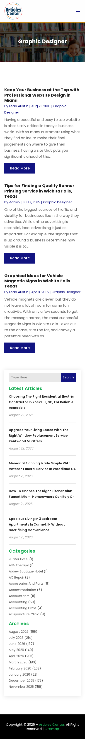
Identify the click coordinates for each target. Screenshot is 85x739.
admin (14, 202)
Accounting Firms (22, 608)
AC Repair (16, 577)
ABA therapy (19, 565)
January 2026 (19, 674)
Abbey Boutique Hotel (26, 571)
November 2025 (21, 686)
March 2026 (18, 662)
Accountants (19, 596)
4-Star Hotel (18, 559)
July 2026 (16, 637)
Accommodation (22, 590)
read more (20, 168)
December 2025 (21, 680)
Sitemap (52, 728)
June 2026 (17, 644)
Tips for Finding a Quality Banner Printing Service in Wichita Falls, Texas (39, 191)
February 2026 (20, 668)
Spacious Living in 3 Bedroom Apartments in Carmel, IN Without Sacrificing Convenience (37, 524)
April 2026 (16, 656)
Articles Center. (52, 724)
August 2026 (19, 631)
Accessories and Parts (26, 583)
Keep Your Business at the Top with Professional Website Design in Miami (41, 95)
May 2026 (16, 650)
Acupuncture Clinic (24, 614)
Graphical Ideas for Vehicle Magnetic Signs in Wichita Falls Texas (37, 281)
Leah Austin (18, 106)
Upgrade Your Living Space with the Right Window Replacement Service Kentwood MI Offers (38, 435)
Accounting (18, 602)
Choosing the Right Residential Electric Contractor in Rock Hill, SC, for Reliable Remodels (41, 402)
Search (68, 377)
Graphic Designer (57, 202)
